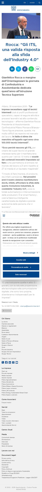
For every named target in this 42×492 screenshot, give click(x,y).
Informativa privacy (8, 460)
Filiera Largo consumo (9, 388)
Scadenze (5, 416)
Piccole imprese (7, 373)
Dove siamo (6, 332)
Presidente (5, 444)
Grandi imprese (7, 377)
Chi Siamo (6, 319)
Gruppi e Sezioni (7, 345)
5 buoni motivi (6, 402)
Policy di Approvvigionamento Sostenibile (16, 471)
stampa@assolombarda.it (30, 306)
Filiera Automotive (8, 384)
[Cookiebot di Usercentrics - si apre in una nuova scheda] (29, 215)
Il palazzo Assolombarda (10, 334)
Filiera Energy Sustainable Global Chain (15, 392)
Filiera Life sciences (8, 390)
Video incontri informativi (10, 421)
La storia (5, 321)
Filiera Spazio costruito (9, 395)
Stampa (8, 310)
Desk (3, 410)
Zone (3, 347)
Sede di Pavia (6, 343)
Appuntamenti (6, 414)
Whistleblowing (7, 475)
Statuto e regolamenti (9, 326)
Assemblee (5, 330)
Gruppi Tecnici (6, 353)
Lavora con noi (8, 451)
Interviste (5, 441)
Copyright (5, 467)
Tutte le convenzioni (8, 412)
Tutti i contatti (6, 423)
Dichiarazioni (6, 439)
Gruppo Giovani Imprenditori (11, 351)
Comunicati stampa (8, 437)
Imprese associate (8, 324)
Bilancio (4, 328)
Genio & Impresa (7, 446)
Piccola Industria (7, 349)
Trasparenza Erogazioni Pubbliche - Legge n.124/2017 (19, 477)
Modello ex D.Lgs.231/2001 (10, 473)
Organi (4, 336)
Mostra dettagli (29, 253)
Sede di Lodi (6, 339)
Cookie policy (6, 462)
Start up (4, 371)
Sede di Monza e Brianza (10, 341)
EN (25, 2)
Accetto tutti (21, 260)
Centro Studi (7, 430)
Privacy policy (6, 458)
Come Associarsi (9, 399)
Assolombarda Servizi (9, 425)
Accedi (32, 2)
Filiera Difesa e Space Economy (12, 386)
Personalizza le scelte (19, 267)
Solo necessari (21, 274)
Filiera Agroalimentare (9, 380)
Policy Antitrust (7, 469)
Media (4, 434)
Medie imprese (6, 375)
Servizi (4, 407)
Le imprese (6, 368)
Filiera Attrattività (8, 382)
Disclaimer (5, 464)
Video (4, 418)
